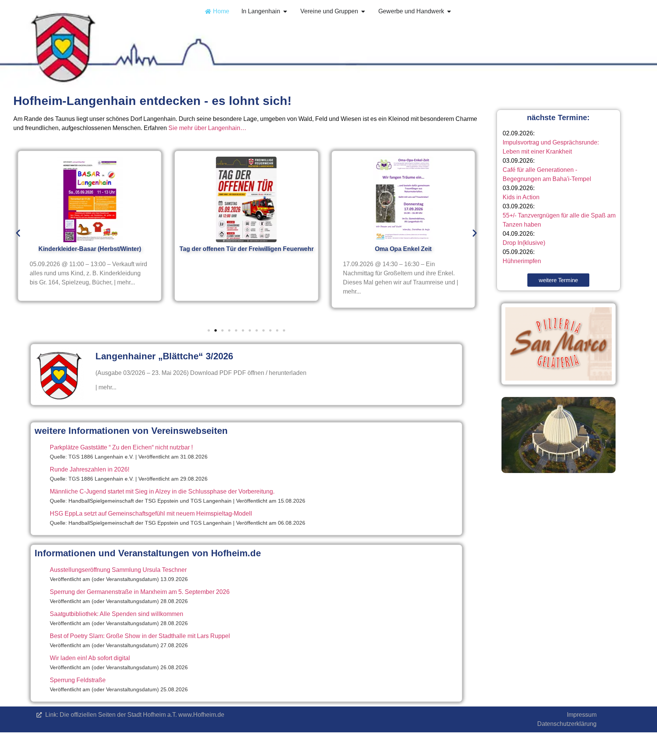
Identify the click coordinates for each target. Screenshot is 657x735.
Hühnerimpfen (522, 261)
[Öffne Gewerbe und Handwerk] (449, 11)
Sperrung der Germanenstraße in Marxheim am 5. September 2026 (140, 592)
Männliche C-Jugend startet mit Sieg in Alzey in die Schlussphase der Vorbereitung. (162, 491)
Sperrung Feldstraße (78, 680)
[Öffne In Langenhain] (285, 11)
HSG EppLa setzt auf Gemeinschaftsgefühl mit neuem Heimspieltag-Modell (151, 513)
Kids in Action (521, 197)
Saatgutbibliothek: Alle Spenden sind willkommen (116, 614)
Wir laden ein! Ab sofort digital (90, 658)
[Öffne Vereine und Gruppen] (363, 11)
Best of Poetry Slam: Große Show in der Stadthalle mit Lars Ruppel (140, 636)
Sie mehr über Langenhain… (207, 128)
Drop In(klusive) (524, 243)
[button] (18, 233)
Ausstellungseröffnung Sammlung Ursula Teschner (118, 570)
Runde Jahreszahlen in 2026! (89, 469)
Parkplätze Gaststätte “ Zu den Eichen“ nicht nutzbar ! (121, 447)
